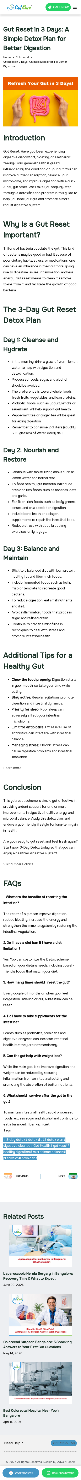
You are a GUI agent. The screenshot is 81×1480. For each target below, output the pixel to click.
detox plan (53, 1139)
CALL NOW (61, 7)
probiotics (28, 1158)
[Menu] (75, 7)
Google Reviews (24, 1472)
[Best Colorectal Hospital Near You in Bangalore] (40, 1383)
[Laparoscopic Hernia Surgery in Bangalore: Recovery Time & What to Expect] (40, 1246)
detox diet (34, 1139)
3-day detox (14, 1139)
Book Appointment (63, 1473)
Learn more (12, 768)
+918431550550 (64, 1443)
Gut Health (40, 1145)
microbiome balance (47, 1152)
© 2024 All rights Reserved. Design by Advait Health (40, 1462)
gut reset (59, 1145)
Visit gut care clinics (18, 864)
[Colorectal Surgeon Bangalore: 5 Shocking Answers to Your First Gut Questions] (40, 1315)
